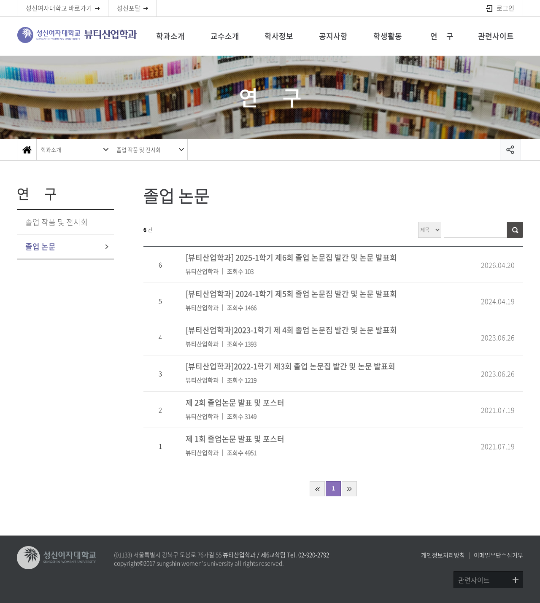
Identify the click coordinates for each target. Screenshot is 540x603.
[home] (26, 149)
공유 (510, 149)
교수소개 (225, 36)
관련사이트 (496, 36)
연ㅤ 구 (442, 36)
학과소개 (170, 36)
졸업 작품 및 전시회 (138, 149)
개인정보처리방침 (443, 555)
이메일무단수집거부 (498, 555)
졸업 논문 (40, 246)
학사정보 (279, 36)
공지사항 (333, 36)
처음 (317, 488)
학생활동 (387, 36)
